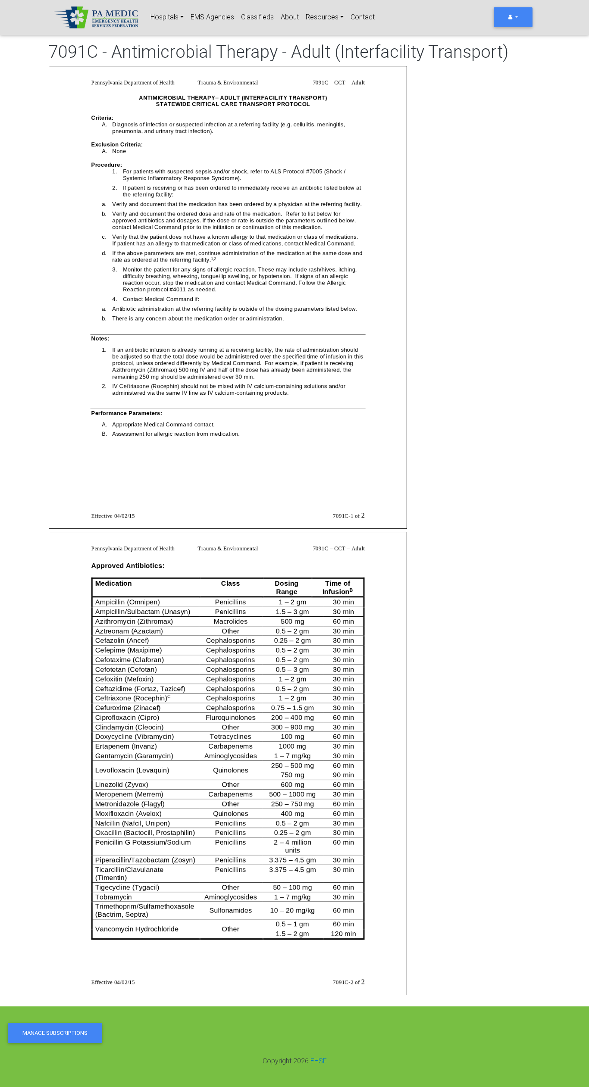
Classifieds (257, 17)
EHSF (318, 1061)
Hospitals (164, 17)
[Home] (97, 17)
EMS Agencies (212, 17)
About (290, 17)
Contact (363, 17)
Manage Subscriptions (55, 1033)
